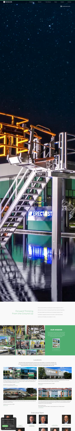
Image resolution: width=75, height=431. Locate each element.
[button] (8, 428)
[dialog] (8, 423)
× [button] (15, 418)
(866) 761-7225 (5, 385)
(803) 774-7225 (5, 405)
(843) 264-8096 (15, 385)
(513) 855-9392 (40, 384)
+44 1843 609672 (40, 407)
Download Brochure (56, 349)
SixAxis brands (17, 382)
